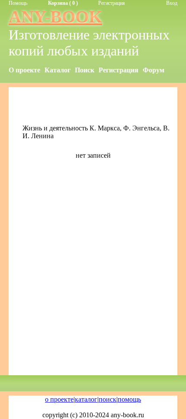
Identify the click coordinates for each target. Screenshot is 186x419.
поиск (107, 399)
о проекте (59, 399)
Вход (171, 3)
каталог (86, 399)
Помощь (18, 3)
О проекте (24, 70)
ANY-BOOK (55, 16)
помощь (129, 399)
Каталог (58, 70)
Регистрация (111, 3)
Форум (153, 70)
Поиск (84, 70)
